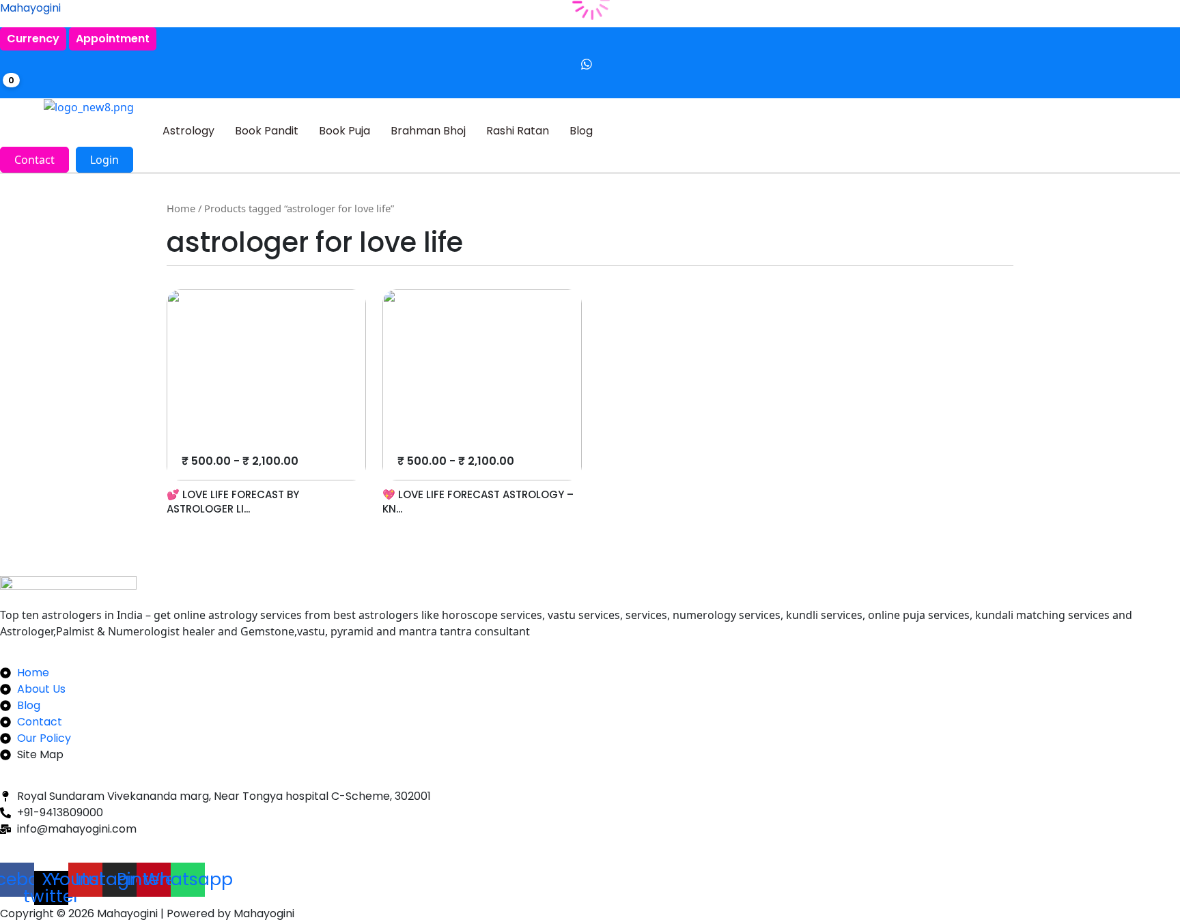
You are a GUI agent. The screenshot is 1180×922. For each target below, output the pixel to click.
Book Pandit (266, 131)
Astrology (188, 131)
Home (181, 208)
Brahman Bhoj (428, 131)
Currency (33, 38)
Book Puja (344, 131)
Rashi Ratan (517, 131)
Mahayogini (30, 8)
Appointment (113, 38)
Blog (581, 131)
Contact (34, 159)
